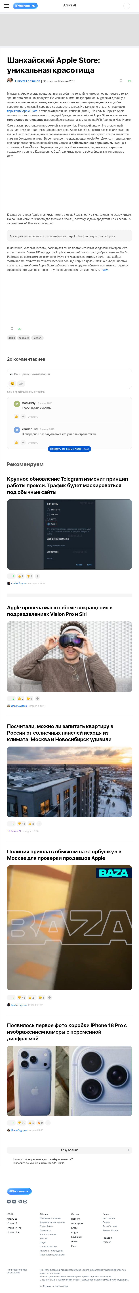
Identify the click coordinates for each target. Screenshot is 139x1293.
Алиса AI (16, 831)
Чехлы (43, 1238)
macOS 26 (12, 1218)
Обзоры (44, 1213)
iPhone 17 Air (13, 1232)
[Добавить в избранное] (121, 81)
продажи (24, 337)
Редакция (107, 1237)
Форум (74, 1232)
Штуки (43, 1242)
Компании (76, 1236)
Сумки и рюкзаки (48, 1246)
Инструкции (109, 1218)
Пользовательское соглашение (17, 1271)
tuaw (105, 269)
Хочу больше (69, 1150)
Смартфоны (46, 1226)
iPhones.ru (48, 1286)
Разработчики (110, 1226)
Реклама (107, 1241)
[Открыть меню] (6, 6)
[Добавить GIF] (21, 383)
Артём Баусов (19, 583)
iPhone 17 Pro (14, 1227)
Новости (37, 337)
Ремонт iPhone (110, 1230)
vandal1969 (30, 429)
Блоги (74, 1227)
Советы (107, 1213)
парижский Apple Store (22, 111)
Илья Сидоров (19, 705)
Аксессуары (77, 1223)
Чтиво (74, 1241)
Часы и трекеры (48, 1234)
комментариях (36, 391)
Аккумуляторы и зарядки (52, 1222)
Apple (12, 337)
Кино (73, 1246)
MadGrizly (28, 403)
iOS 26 (10, 1213)
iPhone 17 (12, 1223)
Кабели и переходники (51, 1250)
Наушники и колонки (50, 1218)
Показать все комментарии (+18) (69, 448)
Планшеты (45, 1230)
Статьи (75, 1213)
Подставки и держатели (52, 1254)
